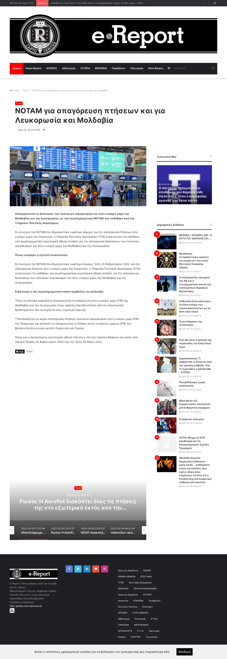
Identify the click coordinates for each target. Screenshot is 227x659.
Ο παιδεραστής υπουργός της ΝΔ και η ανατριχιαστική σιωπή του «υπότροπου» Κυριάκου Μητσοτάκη (195, 284)
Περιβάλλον (118, 68)
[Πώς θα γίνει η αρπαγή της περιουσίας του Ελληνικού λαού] (166, 346)
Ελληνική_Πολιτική (127, 606)
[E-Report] (113, 35)
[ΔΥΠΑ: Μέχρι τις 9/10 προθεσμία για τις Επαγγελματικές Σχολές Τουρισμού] (166, 444)
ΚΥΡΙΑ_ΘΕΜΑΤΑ (140, 612)
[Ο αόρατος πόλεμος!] (166, 425)
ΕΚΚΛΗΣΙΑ (123, 588)
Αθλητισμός (69, 68)
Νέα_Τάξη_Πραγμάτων (140, 582)
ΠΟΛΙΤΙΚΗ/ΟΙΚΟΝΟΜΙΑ (145, 588)
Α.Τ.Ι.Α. (140, 631)
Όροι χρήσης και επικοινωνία (26, 605)
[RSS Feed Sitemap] (12, 610)
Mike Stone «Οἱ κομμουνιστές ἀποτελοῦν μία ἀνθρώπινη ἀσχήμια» (195, 404)
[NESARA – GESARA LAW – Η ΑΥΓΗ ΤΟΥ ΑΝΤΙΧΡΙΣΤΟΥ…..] (166, 241)
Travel (26, 90)
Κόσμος (122, 637)
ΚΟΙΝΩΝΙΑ (138, 600)
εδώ (167, 651)
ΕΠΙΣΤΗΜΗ (146, 576)
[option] (78, 504)
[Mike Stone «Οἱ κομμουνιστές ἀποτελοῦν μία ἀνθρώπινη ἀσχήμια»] (166, 407)
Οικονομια (154, 631)
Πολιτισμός (136, 68)
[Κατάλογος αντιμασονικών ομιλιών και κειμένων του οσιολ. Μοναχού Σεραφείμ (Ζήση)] (166, 260)
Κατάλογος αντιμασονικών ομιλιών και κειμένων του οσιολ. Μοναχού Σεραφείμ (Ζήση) (194, 260)
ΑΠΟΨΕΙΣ (51, 68)
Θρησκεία (123, 600)
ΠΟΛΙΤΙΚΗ (136, 637)
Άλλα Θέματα (155, 68)
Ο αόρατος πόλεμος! (191, 419)
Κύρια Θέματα (33, 68)
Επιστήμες (147, 606)
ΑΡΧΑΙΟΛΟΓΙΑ (125, 631)
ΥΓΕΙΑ (121, 582)
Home (16, 90)
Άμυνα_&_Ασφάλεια (128, 570)
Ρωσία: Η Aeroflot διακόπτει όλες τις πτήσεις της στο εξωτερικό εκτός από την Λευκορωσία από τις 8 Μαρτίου (78, 507)
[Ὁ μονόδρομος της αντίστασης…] (166, 328)
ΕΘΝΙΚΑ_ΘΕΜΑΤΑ (126, 576)
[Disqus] (78, 414)
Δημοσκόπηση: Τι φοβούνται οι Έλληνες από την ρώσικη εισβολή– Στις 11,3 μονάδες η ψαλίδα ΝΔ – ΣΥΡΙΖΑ (195, 365)
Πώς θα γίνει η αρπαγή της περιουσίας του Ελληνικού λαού (195, 343)
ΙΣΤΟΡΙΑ (85, 68)
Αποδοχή (184, 651)
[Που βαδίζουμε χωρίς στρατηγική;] (166, 388)
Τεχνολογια (152, 637)
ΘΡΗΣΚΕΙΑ (101, 68)
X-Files (154, 618)
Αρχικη (17, 68)
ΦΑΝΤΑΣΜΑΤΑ (141, 624)
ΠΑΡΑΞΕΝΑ (123, 624)
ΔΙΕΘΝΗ (147, 570)
